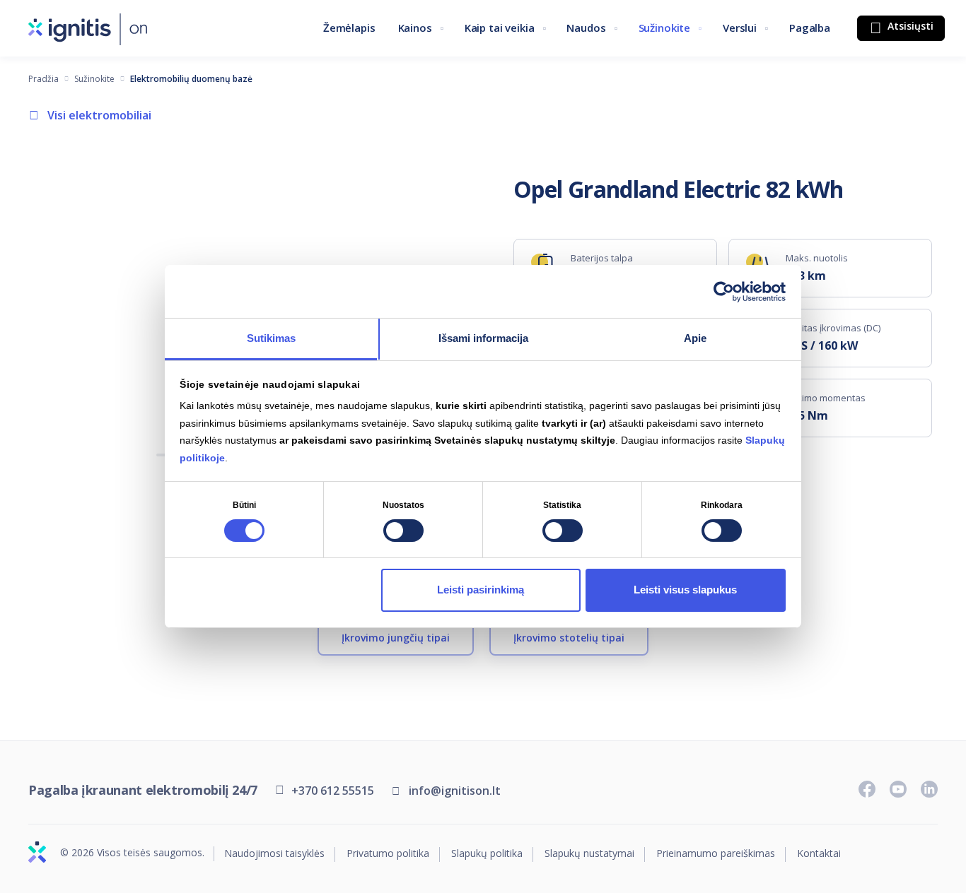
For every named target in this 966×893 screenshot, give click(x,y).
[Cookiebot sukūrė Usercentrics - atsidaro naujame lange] (724, 291)
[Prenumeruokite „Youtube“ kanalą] (898, 789)
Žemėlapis (349, 27)
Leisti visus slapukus (685, 590)
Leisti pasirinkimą (480, 590)
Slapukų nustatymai (589, 854)
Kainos (415, 27)
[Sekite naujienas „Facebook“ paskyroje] (867, 789)
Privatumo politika (388, 854)
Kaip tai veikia (500, 27)
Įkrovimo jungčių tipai (396, 637)
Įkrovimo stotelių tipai (568, 637)
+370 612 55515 (332, 790)
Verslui (740, 27)
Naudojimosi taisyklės (274, 854)
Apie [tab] (695, 338)
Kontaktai (819, 854)
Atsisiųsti (909, 25)
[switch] (403, 530)
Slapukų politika (487, 854)
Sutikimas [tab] (271, 338)
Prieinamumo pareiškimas (715, 854)
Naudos (585, 27)
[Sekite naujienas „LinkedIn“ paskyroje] (929, 789)
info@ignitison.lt (455, 790)
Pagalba (809, 27)
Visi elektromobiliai (99, 115)
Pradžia (43, 79)
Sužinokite (665, 27)
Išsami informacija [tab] (483, 338)
